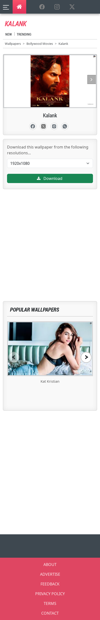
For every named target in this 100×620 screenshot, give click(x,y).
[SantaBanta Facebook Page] (42, 7)
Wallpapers (13, 43)
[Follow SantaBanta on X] (72, 7)
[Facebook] (32, 126)
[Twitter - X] (43, 126)
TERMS (50, 603)
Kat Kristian (50, 381)
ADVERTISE (50, 574)
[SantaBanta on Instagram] (57, 7)
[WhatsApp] (64, 126)
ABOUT (50, 564)
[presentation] (13, 357)
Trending (24, 34)
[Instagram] (54, 126)
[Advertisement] (50, 239)
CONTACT (50, 613)
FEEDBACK (50, 584)
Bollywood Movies (39, 43)
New (8, 34)
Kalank (63, 43)
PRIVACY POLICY (50, 593)
